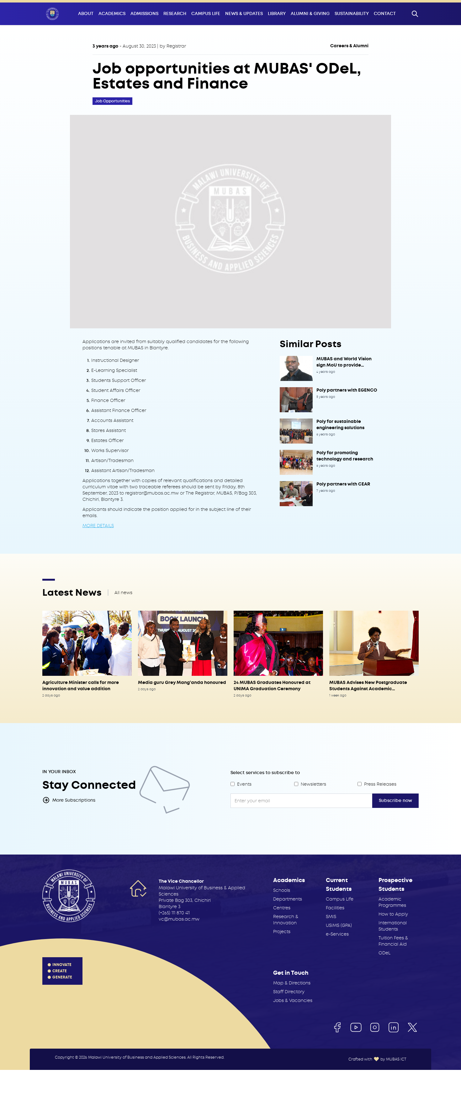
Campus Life (205, 14)
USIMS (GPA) (339, 925)
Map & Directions (291, 983)
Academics (111, 14)
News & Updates (244, 14)
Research (174, 14)
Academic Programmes (392, 902)
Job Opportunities (112, 101)
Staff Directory (289, 991)
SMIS (331, 916)
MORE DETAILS (98, 525)
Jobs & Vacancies (292, 1000)
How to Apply (393, 914)
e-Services (337, 934)
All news (123, 592)
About (85, 14)
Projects (281, 931)
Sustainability (352, 14)
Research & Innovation (285, 920)
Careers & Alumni (349, 46)
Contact (385, 14)
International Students (393, 926)
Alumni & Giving (310, 14)
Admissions (144, 14)
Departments (287, 899)
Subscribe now (395, 801)
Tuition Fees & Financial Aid (393, 941)
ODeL (384, 953)
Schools (281, 890)
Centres (281, 908)
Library (277, 14)
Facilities (335, 908)
